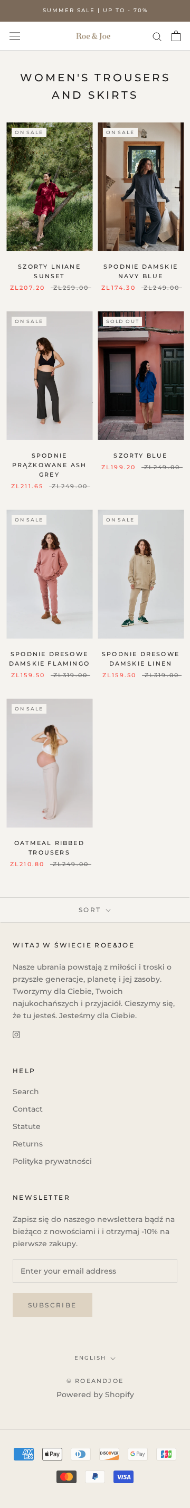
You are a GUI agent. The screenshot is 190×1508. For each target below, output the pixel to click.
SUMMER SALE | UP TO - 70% (95, 10)
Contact (28, 1109)
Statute (27, 1126)
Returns (28, 1144)
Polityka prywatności (52, 1161)
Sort (91, 910)
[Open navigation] (15, 36)
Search (26, 1091)
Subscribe (52, 1305)
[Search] (157, 36)
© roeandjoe (95, 1380)
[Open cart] (176, 36)
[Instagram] (16, 1034)
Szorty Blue (140, 455)
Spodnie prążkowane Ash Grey (49, 465)
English (90, 1357)
